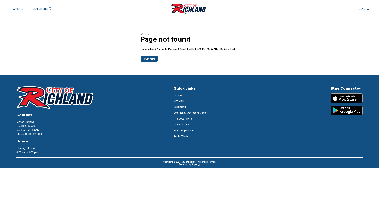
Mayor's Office (182, 124)
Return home (149, 59)
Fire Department (183, 118)
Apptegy (196, 164)
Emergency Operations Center (191, 112)
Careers (178, 94)
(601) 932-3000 (34, 134)
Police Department (184, 130)
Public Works (181, 136)
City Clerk (179, 100)
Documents (180, 106)
